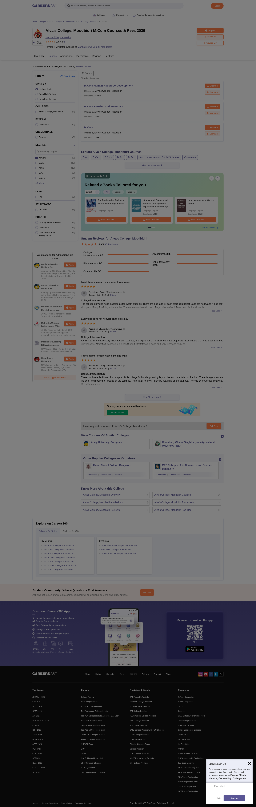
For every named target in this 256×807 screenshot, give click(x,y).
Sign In (234, 798)
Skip (219, 798)
